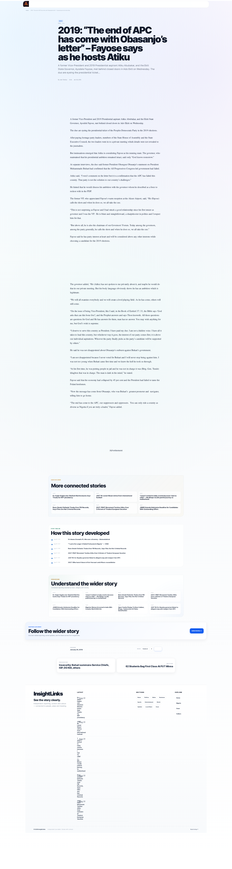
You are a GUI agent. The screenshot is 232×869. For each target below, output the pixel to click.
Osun (157, 707)
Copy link (158, 648)
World (158, 702)
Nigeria (178, 703)
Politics (146, 697)
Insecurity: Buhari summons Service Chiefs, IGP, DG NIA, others (84, 666)
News (139, 697)
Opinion (140, 707)
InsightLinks (48, 693)
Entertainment (149, 702)
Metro (154, 697)
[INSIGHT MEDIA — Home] (26, 4)
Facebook (145, 648)
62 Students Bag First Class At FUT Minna (149, 666)
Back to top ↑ (194, 829)
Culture (178, 714)
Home (27, 10)
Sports (139, 702)
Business (162, 697)
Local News (148, 707)
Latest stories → (197, 631)
